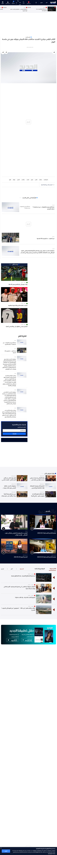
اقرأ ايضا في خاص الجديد (29, 197)
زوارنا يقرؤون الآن (49, 473)
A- (6, 52)
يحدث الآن (15, 264)
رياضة (25, 282)
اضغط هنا (50, 853)
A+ (3, 52)
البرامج (41, 2)
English (3, 3)
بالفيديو (48, 511)
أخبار (46, 2)
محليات (32, 574)
